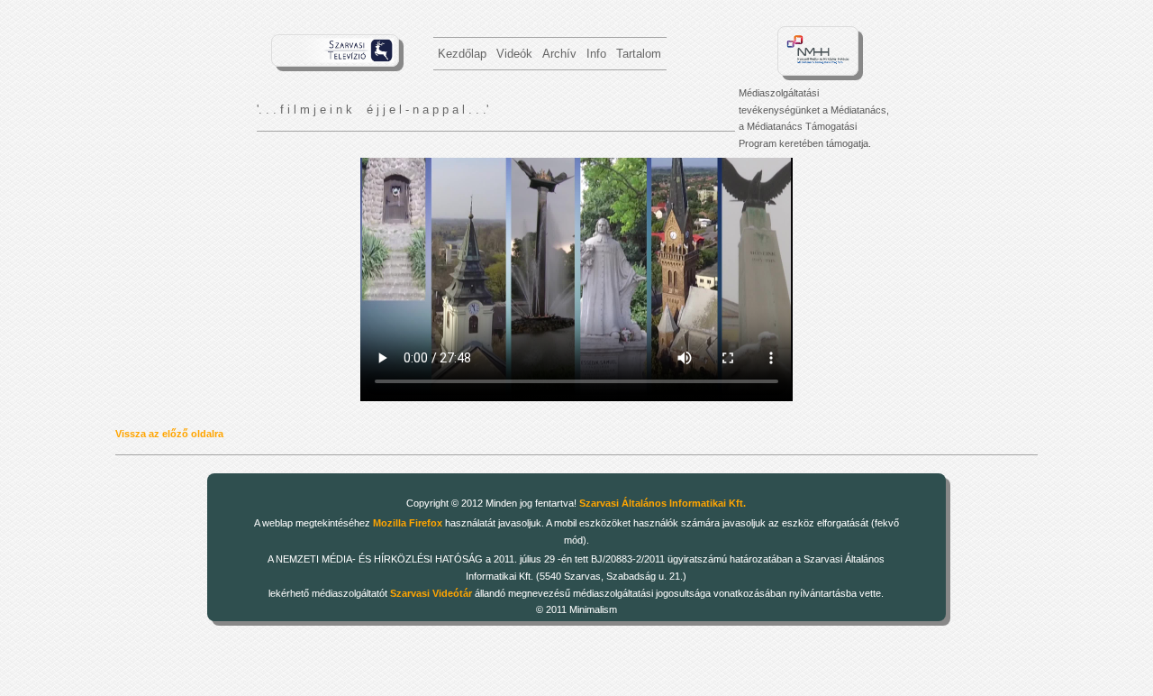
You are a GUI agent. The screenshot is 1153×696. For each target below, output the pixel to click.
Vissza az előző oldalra (169, 433)
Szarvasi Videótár (431, 593)
